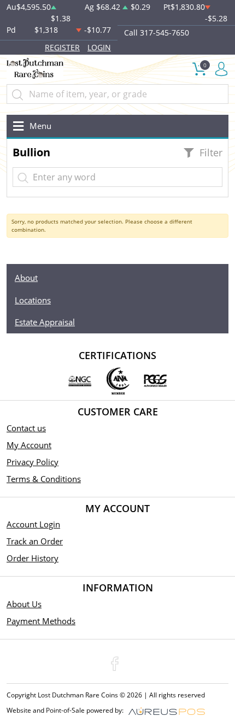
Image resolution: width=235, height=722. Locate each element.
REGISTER (62, 47)
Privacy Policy (32, 461)
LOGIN (99, 47)
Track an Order (35, 541)
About (26, 277)
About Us (24, 603)
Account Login (33, 524)
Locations (33, 300)
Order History (32, 558)
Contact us (26, 427)
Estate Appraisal (45, 321)
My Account (29, 444)
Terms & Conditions (44, 478)
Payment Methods (41, 620)
